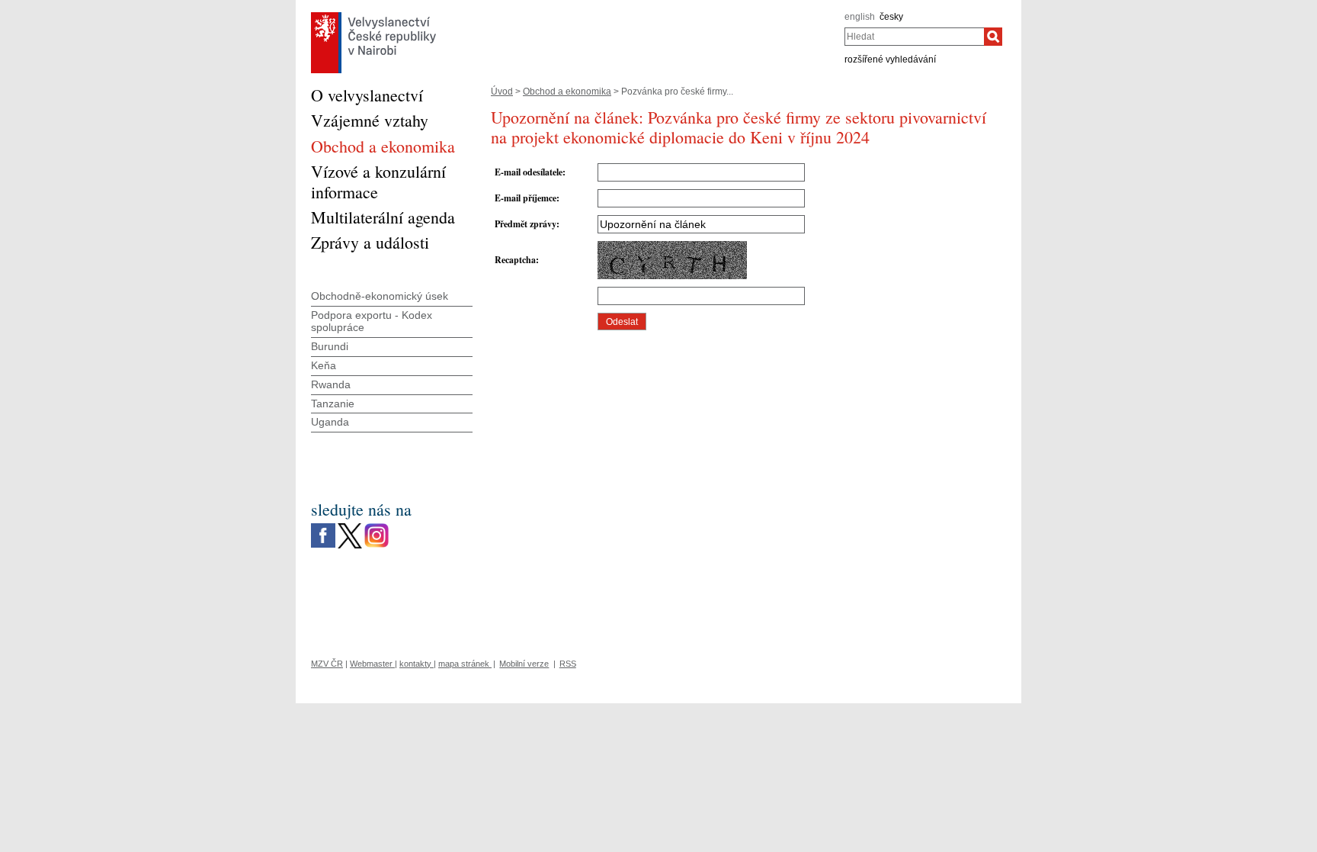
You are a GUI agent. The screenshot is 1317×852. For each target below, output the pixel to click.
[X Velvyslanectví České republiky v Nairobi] (350, 527)
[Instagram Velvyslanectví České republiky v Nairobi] (376, 527)
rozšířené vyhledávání (890, 59)
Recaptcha (515, 259)
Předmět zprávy (525, 223)
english (859, 16)
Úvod (502, 91)
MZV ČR (327, 663)
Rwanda (331, 384)
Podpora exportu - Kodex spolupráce (371, 321)
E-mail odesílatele (528, 172)
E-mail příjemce (525, 197)
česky (891, 16)
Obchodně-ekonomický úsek (379, 296)
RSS (567, 663)
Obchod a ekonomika (567, 91)
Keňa (323, 365)
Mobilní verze (524, 663)
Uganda (330, 422)
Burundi (329, 346)
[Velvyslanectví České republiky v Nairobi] (373, 16)
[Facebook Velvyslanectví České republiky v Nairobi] (323, 527)
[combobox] (914, 36)
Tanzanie (332, 403)
